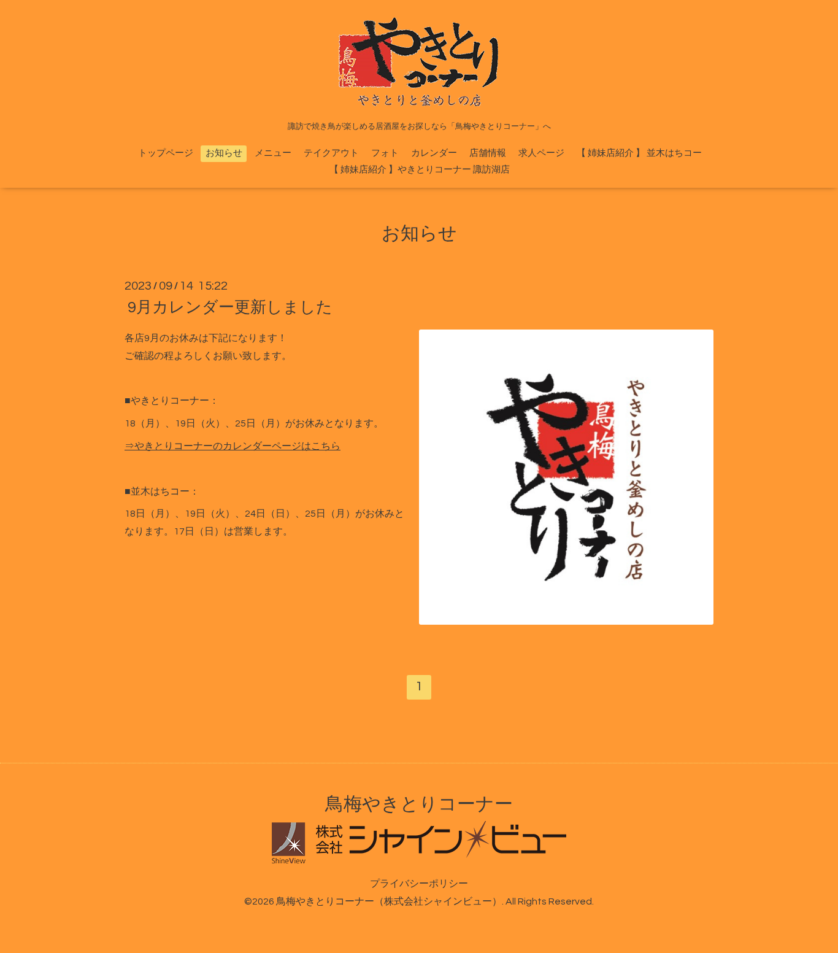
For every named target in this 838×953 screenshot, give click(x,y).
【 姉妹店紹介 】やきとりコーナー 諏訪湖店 (419, 169)
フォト (385, 153)
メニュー (273, 153)
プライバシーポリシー (419, 884)
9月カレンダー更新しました (230, 307)
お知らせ (224, 153)
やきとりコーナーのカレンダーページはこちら (237, 446)
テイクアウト (331, 153)
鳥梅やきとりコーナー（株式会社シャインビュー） (389, 901)
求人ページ (541, 153)
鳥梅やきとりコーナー (419, 804)
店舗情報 (487, 153)
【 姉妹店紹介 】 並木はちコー (639, 153)
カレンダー (434, 153)
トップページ (165, 153)
